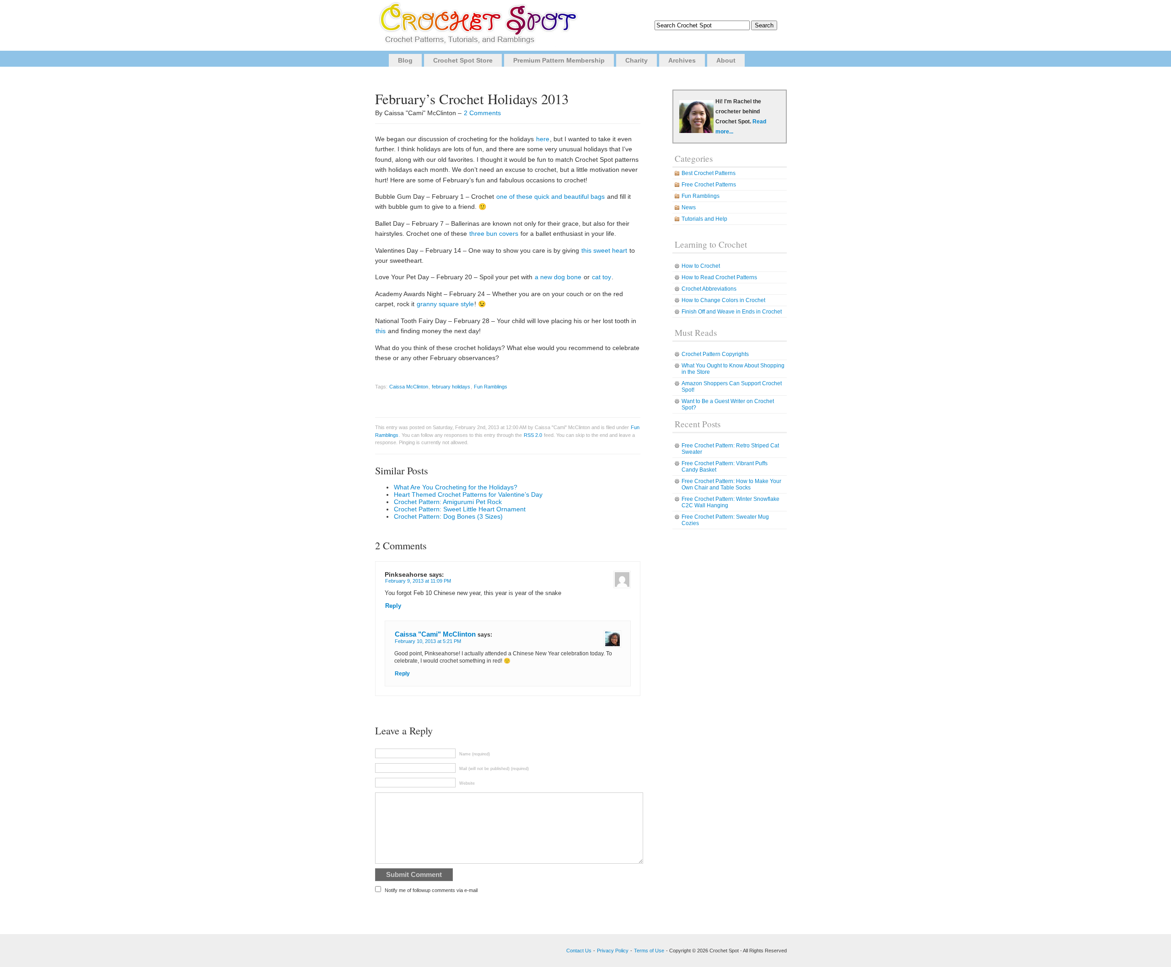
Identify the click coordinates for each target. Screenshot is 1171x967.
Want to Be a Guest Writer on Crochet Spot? (728, 404)
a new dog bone (558, 277)
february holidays (451, 386)
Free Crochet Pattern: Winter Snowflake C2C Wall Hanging (730, 502)
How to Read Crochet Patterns (719, 277)
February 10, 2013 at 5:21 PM (428, 641)
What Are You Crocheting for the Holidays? (455, 487)
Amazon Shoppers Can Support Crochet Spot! (732, 386)
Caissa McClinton (408, 386)
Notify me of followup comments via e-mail (431, 890)
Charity (636, 60)
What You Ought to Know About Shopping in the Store (733, 368)
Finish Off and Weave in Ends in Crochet (732, 311)
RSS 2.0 (533, 435)
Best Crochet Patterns (709, 173)
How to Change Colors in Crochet (723, 300)
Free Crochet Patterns (709, 184)
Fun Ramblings (490, 386)
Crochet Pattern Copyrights (715, 354)
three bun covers (493, 233)
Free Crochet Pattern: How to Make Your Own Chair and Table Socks (731, 484)
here (542, 139)
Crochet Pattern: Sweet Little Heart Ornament (460, 509)
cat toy (601, 277)
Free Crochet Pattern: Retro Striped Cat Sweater (730, 448)
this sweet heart (604, 250)
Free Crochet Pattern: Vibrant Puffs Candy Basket (725, 466)
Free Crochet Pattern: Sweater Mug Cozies (725, 520)
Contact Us (578, 950)
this (381, 331)
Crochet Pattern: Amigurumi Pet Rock (448, 501)
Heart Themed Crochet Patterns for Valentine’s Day (468, 494)
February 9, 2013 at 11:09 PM (418, 581)
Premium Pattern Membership (559, 60)
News (689, 207)
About (726, 60)
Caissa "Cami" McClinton (435, 634)
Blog (405, 60)
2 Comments (482, 113)
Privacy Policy (612, 950)
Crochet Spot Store (463, 60)
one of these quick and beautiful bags (550, 196)
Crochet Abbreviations (709, 289)
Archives (682, 60)
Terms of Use (649, 950)
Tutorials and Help (704, 219)
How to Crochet (701, 266)
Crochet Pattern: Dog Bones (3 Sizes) (448, 516)
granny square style (445, 304)
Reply (393, 606)
